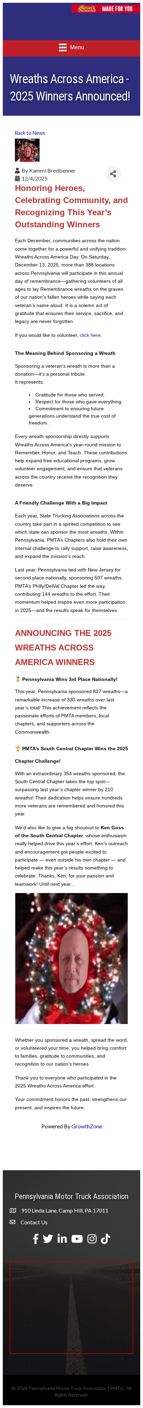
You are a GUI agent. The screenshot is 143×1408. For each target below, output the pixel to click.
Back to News (30, 133)
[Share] (113, 174)
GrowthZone (87, 1126)
